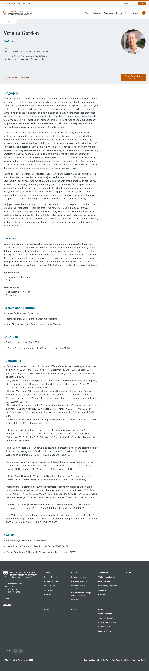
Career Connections (106, 590)
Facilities (75, 600)
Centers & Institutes (79, 581)
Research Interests (78, 577)
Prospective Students (107, 622)
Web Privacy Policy (139, 660)
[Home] (3, 21)
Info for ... (126, 4)
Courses (101, 594)
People (119, 13)
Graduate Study (104, 581)
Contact (47, 594)
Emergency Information (92, 660)
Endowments (49, 586)
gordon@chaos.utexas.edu (17, 77)
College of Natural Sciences (25, 4)
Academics (108, 13)
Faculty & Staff (104, 627)
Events (136, 13)
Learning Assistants (106, 631)
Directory (10, 21)
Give (142, 4)
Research (97, 13)
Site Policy (106, 660)
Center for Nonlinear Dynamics (133, 77)
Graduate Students (106, 618)
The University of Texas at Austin (17, 660)
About (87, 13)
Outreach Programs (52, 581)
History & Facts (50, 577)
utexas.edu (9, 4)
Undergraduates (105, 614)
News (127, 13)
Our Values (48, 590)
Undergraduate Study (107, 577)
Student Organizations (107, 586)
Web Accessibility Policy (121, 660)
